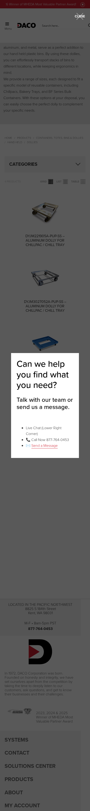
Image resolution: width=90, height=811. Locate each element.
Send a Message (44, 445)
